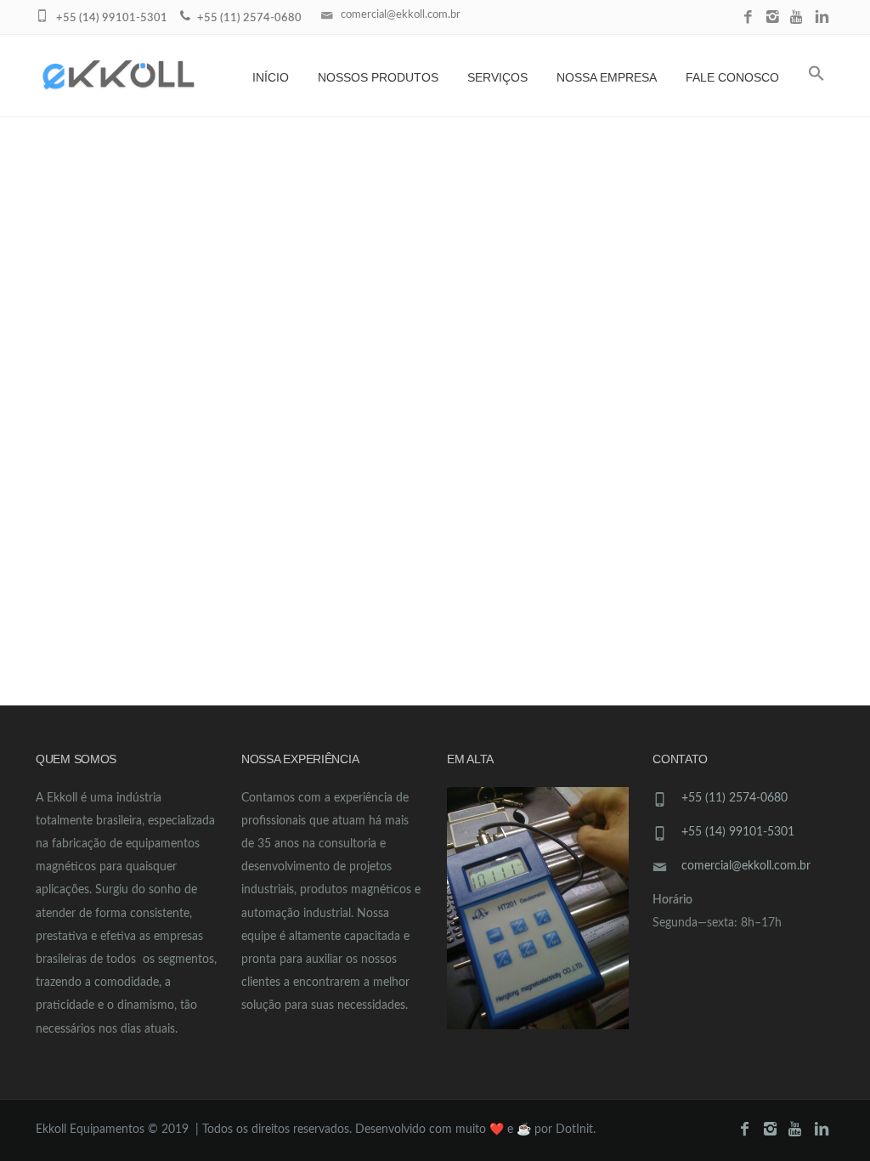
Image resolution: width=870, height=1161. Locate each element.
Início (270, 77)
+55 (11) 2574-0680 (734, 798)
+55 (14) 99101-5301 (737, 832)
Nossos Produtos (378, 77)
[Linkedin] (822, 17)
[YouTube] (797, 17)
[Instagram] (772, 17)
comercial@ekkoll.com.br (400, 14)
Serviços (497, 77)
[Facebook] (748, 17)
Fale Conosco (732, 77)
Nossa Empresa (606, 77)
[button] (816, 75)
